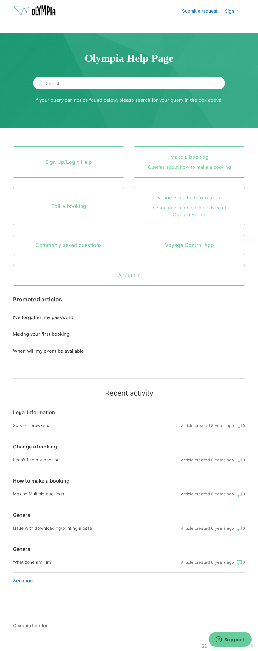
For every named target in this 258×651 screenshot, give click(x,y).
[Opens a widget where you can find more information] (230, 640)
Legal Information (34, 412)
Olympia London (31, 626)
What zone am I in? (32, 562)
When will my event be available (48, 351)
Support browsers (31, 425)
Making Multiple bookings (38, 493)
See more (24, 581)
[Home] (34, 14)
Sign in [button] (232, 11)
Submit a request (199, 11)
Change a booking (35, 446)
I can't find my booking (36, 459)
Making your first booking (41, 334)
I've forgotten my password (43, 317)
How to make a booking (41, 480)
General (22, 515)
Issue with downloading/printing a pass (52, 528)
